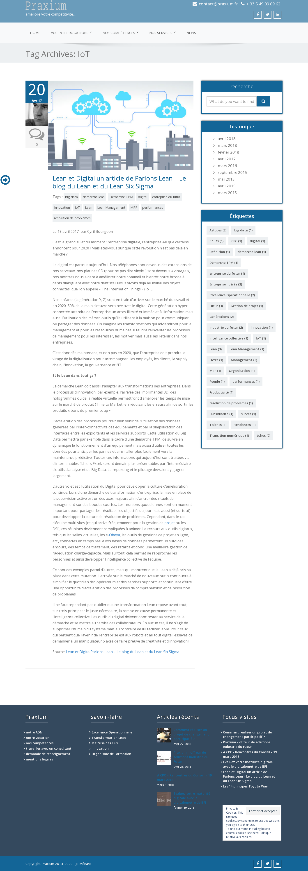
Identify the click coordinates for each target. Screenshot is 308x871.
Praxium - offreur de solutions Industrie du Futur (246, 744)
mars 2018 (227, 145)
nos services (160, 32)
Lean (88, 207)
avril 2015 (227, 186)
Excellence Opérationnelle (232, 295)
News (191, 32)
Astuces (217, 230)
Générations (221, 316)
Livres (216, 360)
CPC (236, 241)
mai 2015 (226, 179)
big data (71, 197)
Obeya (114, 534)
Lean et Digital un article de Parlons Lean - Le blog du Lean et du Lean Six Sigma (249, 776)
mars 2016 (227, 165)
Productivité (221, 392)
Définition (219, 252)
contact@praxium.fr (218, 4)
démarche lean (94, 197)
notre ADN (34, 732)
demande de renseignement (48, 754)
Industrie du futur (226, 327)
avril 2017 (227, 159)
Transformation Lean (109, 737)
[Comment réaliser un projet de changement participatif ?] (165, 735)
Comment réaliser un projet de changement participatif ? (191, 734)
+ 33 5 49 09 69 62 (263, 4)
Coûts (216, 241)
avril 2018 (227, 138)
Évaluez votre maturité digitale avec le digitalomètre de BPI (192, 798)
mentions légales (39, 759)
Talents (217, 425)
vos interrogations (69, 32)
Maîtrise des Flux (105, 743)
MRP (133, 207)
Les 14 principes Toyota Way (245, 786)
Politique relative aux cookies (248, 835)
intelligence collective (228, 338)
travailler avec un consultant (48, 748)
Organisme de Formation (111, 754)
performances (152, 207)
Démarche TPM (121, 197)
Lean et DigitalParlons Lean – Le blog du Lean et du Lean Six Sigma (122, 651)
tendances (244, 425)
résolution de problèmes (72, 218)
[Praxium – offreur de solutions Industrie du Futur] (165, 758)
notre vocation (37, 737)
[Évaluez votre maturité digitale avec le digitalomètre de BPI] (165, 799)
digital (142, 197)
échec (263, 435)
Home (35, 32)
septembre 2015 (232, 172)
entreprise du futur (166, 197)
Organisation (242, 371)
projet (169, 522)
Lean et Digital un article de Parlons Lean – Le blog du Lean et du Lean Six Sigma (119, 182)
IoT (77, 207)
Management (244, 360)
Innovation (62, 207)
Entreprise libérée (225, 284)
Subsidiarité (221, 414)
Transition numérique (229, 435)
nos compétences (119, 32)
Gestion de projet (247, 306)
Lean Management (111, 207)
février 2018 (228, 152)
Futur (216, 306)
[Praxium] (88, 5)
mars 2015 (227, 192)
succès (248, 414)
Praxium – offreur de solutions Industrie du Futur (191, 757)
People (217, 381)
